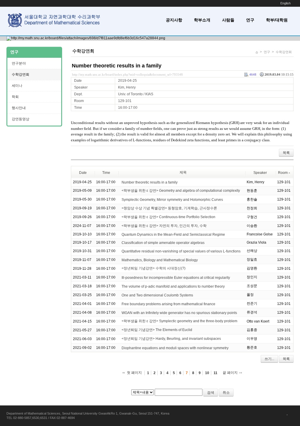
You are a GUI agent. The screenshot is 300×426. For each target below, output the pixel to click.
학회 (15, 97)
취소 (226, 393)
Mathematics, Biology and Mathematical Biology (160, 260)
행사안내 (19, 108)
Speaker (260, 173)
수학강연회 (284, 52)
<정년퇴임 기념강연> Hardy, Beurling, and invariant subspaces (171, 339)
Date (83, 173)
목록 (286, 153)
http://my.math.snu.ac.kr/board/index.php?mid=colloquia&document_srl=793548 (127, 74)
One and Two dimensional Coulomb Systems (157, 295)
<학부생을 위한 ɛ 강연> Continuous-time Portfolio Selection (168, 217)
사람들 (228, 20)
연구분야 (19, 63)
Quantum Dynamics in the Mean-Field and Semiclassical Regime (173, 234)
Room (283, 173)
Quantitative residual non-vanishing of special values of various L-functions (181, 251)
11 (215, 373)
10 (207, 373)
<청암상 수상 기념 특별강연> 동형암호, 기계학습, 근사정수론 (169, 208)
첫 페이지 (134, 373)
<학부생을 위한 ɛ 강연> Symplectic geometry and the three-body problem (179, 321)
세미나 (17, 86)
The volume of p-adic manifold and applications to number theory (173, 286)
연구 (250, 20)
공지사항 (174, 20)
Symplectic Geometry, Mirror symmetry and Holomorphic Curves (172, 200)
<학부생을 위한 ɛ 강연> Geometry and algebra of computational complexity (181, 191)
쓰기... (269, 359)
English (285, 3)
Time (106, 173)
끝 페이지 (230, 373)
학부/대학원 (277, 20)
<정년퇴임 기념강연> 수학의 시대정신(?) (153, 268)
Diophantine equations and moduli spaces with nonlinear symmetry (175, 348)
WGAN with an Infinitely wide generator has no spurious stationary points (179, 312)
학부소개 (202, 20)
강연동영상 (20, 119)
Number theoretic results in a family (116, 66)
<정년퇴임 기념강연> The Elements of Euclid (157, 330)
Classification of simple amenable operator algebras (163, 242)
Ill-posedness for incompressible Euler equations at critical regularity (176, 277)
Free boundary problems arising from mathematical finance (168, 304)
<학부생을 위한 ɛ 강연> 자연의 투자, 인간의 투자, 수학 (164, 226)
